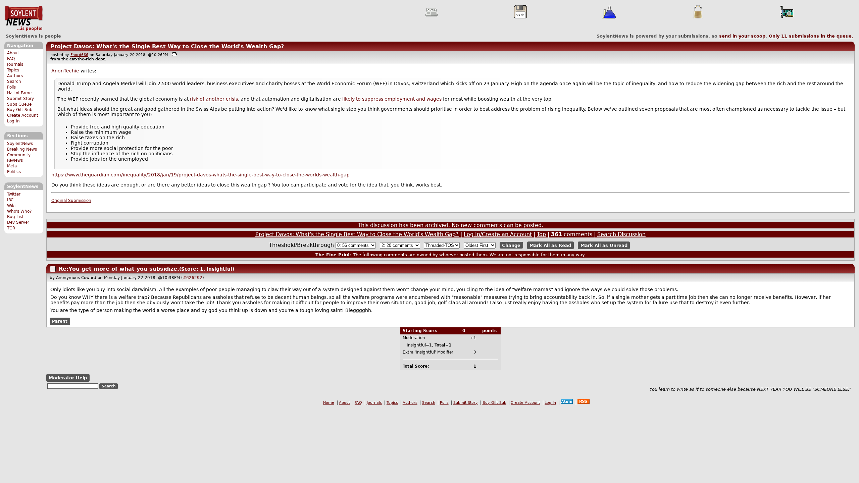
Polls (11, 87)
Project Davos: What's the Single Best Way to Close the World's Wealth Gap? (167, 46)
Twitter (13, 194)
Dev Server (18, 222)
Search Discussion (621, 234)
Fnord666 (79, 55)
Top (541, 234)
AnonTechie (65, 70)
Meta (12, 166)
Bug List (15, 216)
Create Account (22, 115)
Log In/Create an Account (498, 234)
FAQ (11, 58)
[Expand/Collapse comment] (53, 269)
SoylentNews (23, 18)
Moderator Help (68, 377)
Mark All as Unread (603, 245)
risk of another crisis (214, 99)
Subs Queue (19, 104)
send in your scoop (742, 36)
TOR (11, 228)
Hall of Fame (19, 93)
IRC (10, 200)
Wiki (11, 205)
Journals (15, 64)
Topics (13, 70)
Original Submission (71, 200)
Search (14, 81)
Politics (14, 171)
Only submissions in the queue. (811, 36)
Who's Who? (19, 211)
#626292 (192, 277)
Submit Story (20, 98)
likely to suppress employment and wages (392, 99)
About (13, 53)
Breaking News (22, 149)
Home (328, 402)
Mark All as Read (550, 245)
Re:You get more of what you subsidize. (119, 269)
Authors (15, 75)
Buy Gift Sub (20, 109)
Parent (59, 321)
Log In (13, 121)
